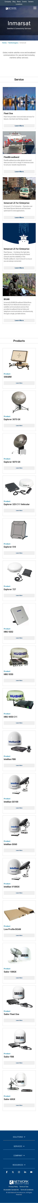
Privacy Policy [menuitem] (13, 1186)
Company (18, 1155)
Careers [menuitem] (30, 1)
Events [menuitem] (24, 1)
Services (18, 1146)
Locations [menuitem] (19, 4)
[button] (34, 8)
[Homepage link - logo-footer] (19, 1183)
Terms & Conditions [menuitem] (26, 1190)
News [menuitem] (19, 1)
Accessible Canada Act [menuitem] (11, 1190)
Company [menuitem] (8, 1)
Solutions (18, 1137)
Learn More (19, 126)
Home (4, 43)
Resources (18, 1165)
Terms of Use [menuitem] (23, 1186)
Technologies (13, 43)
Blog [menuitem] (14, 1)
